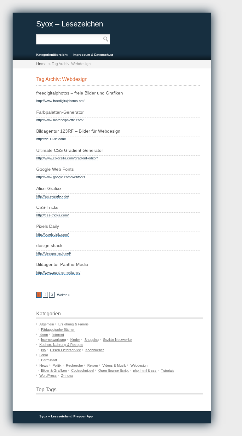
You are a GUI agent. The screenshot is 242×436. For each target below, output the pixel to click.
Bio (43, 350)
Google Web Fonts (55, 169)
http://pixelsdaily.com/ (52, 234)
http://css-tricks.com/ (52, 215)
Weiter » (63, 295)
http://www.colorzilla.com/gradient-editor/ (67, 158)
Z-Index (67, 375)
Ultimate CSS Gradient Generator (69, 150)
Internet (58, 334)
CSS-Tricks (47, 207)
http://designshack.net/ (53, 253)
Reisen (92, 365)
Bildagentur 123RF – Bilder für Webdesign (78, 131)
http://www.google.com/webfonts (60, 177)
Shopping (91, 339)
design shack (49, 245)
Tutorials (167, 370)
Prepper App (83, 416)
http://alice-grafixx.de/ (52, 196)
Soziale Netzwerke (117, 339)
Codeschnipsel (82, 370)
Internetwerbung (53, 339)
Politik (57, 365)
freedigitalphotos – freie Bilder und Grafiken (79, 93)
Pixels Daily (47, 226)
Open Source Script (113, 370)
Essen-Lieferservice (65, 350)
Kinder (75, 339)
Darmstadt (49, 360)
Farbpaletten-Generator (60, 112)
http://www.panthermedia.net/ (58, 272)
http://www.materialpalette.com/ (60, 120)
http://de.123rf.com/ (51, 139)
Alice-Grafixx (48, 188)
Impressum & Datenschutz (93, 54)
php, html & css (145, 370)
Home (41, 64)
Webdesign (138, 365)
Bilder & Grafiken (54, 370)
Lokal (43, 355)
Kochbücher (94, 350)
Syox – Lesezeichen (69, 24)
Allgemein (46, 324)
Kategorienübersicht (51, 54)
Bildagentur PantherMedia (62, 264)
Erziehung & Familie (73, 324)
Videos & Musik (114, 365)
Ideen (43, 334)
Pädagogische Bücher (58, 329)
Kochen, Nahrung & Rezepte (61, 345)
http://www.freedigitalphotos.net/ (60, 101)
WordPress (48, 375)
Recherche (74, 365)
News (43, 365)
